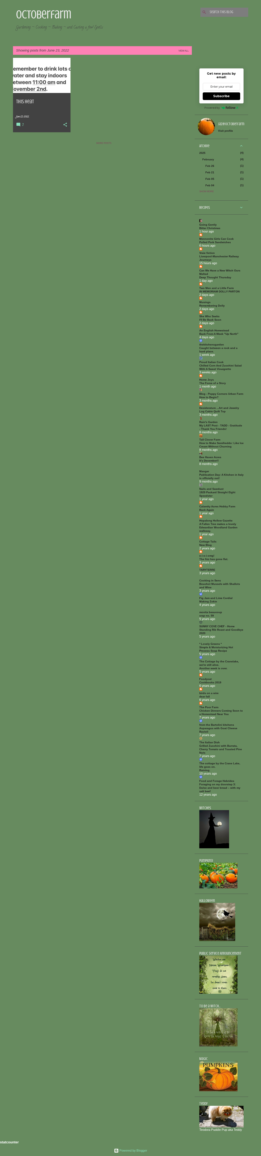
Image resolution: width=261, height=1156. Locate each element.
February (208, 159)
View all (183, 50)
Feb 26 (209, 165)
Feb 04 (209, 185)
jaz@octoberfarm (231, 124)
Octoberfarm (43, 14)
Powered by (212, 107)
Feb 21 (209, 172)
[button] (65, 125)
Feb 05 (209, 178)
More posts (103, 143)
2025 (202, 152)
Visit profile (225, 130)
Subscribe (221, 96)
